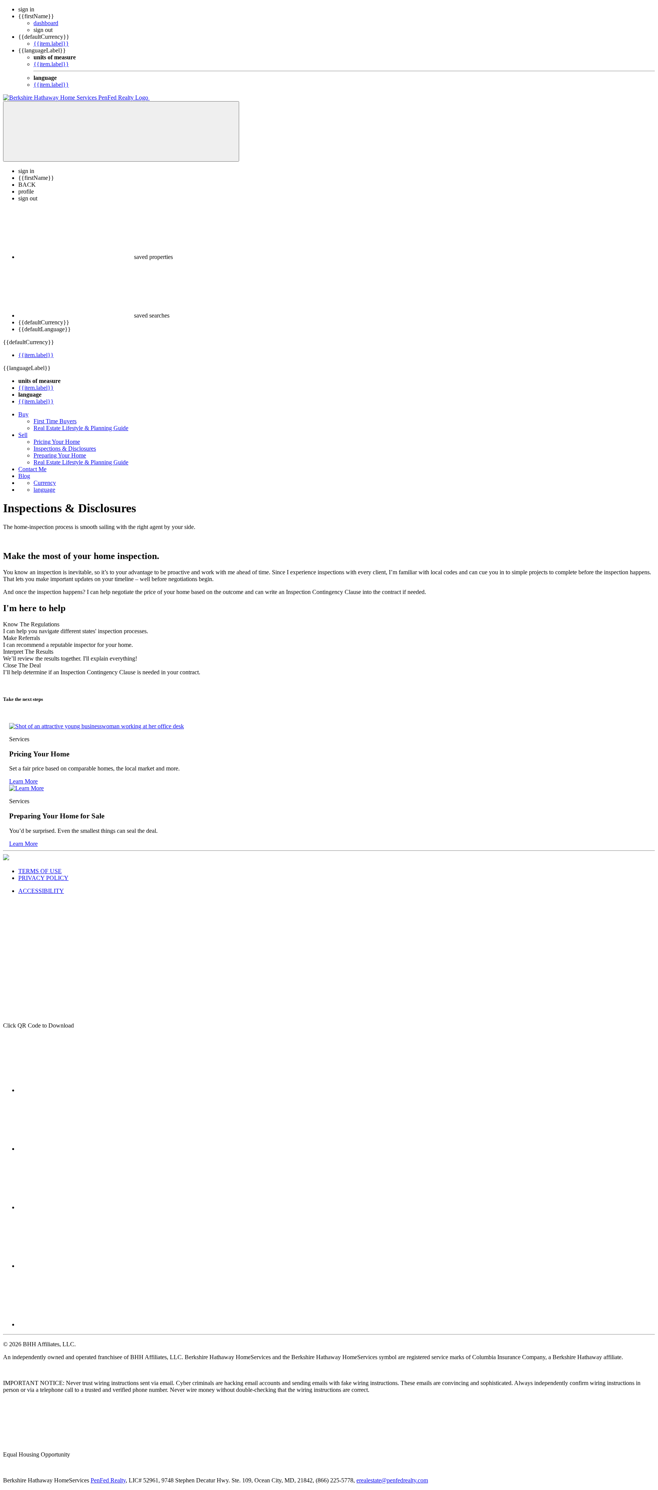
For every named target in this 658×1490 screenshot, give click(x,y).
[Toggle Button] (121, 131)
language (44, 489)
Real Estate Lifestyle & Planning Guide (81, 428)
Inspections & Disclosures (65, 448)
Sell (22, 435)
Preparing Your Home (60, 455)
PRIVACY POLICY (43, 878)
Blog (24, 476)
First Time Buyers (55, 421)
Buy (23, 414)
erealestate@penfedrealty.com (392, 1480)
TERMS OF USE (40, 871)
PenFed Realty (108, 1480)
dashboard (46, 23)
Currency (45, 483)
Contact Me (32, 469)
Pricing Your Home (57, 441)
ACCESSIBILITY (41, 891)
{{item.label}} (51, 43)
